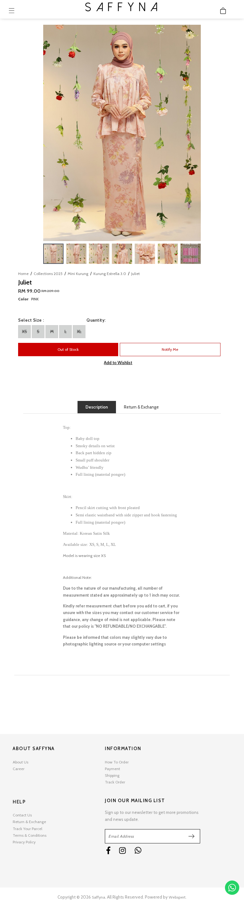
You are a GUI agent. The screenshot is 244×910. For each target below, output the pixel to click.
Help (19, 802)
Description (96, 406)
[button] (195, 133)
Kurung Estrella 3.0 (109, 273)
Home (23, 273)
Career (18, 768)
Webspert (177, 897)
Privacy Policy (24, 842)
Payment (112, 768)
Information (123, 748)
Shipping (112, 775)
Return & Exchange (141, 406)
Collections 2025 (48, 273)
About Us (20, 762)
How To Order (117, 762)
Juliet (135, 273)
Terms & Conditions (29, 835)
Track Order (115, 782)
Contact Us (22, 815)
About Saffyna (34, 748)
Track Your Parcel (27, 828)
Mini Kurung (78, 273)
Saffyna (98, 897)
